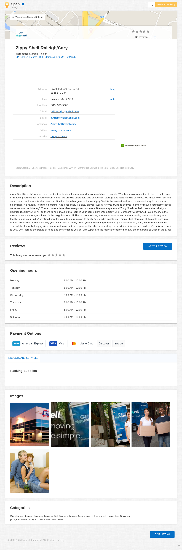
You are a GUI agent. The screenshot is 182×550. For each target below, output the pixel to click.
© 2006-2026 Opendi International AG (26, 540)
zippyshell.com (58, 136)
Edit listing (162, 534)
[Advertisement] (64, 151)
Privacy (61, 540)
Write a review (157, 246)
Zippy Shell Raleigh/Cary (122, 168)
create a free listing (166, 4)
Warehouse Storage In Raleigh (93, 168)
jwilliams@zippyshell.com (64, 111)
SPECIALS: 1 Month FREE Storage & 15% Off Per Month (46, 57)
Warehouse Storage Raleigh (29, 17)
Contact (51, 540)
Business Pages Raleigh (44, 168)
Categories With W (67, 168)
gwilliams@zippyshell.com (65, 117)
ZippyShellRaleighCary (63, 123)
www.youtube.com (60, 130)
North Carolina (22, 168)
